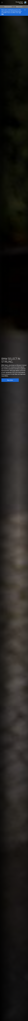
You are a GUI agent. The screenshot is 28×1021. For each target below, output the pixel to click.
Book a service (19, 6)
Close (25, 10)
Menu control (2, 2)
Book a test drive (8, 6)
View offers (10, 380)
